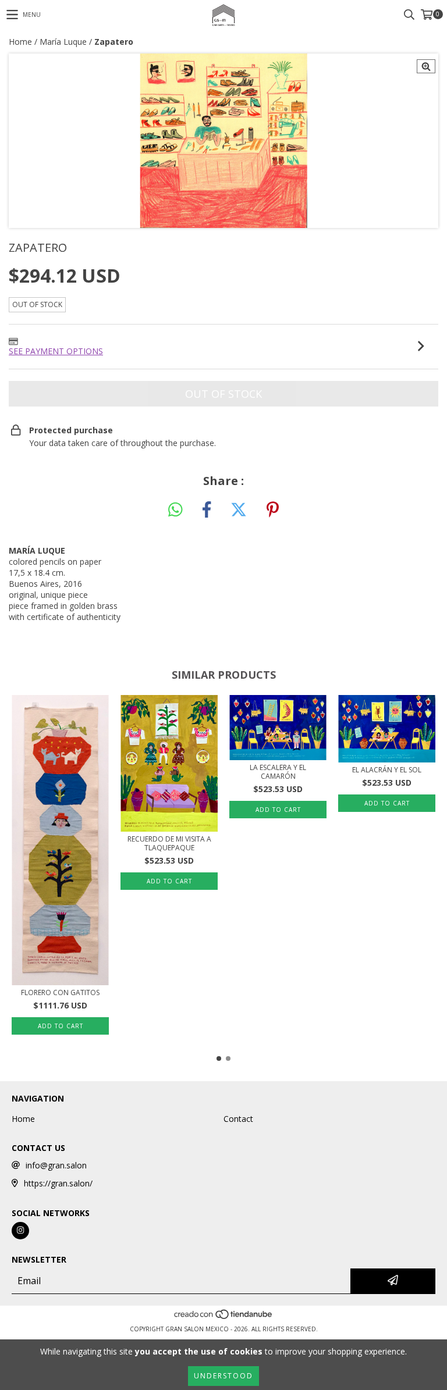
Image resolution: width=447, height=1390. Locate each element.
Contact (238, 1118)
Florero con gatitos (60, 992)
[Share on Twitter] (239, 510)
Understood (223, 1376)
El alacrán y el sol (386, 769)
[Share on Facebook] (207, 510)
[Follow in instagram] (20, 1230)
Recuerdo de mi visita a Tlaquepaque (169, 843)
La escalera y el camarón (278, 771)
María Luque (63, 41)
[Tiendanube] (224, 1317)
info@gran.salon (56, 1165)
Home (20, 41)
